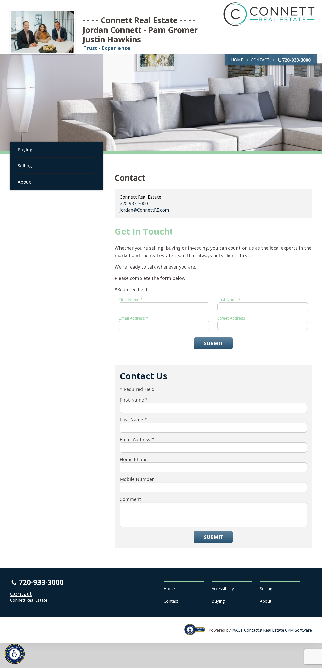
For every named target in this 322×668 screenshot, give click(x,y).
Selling (25, 166)
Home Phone (133, 459)
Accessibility (223, 588)
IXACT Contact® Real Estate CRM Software (272, 630)
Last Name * (229, 299)
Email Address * (133, 318)
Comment (130, 499)
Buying (25, 150)
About (24, 182)
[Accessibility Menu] (14, 654)
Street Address (231, 318)
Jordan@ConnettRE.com (144, 210)
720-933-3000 (296, 60)
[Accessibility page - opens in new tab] (196, 632)
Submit (213, 343)
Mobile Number (137, 479)
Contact (260, 60)
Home (237, 60)
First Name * (131, 299)
